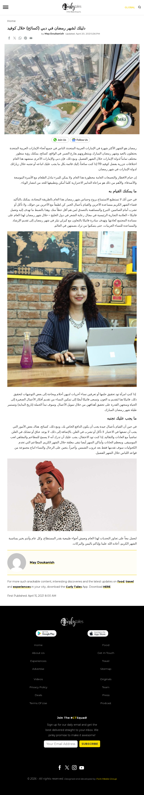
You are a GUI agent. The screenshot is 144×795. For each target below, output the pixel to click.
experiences (22, 586)
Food (105, 645)
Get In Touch (106, 653)
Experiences (38, 661)
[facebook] (9, 38)
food (120, 581)
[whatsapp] (20, 38)
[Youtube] (81, 767)
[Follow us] (81, 140)
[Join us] (60, 140)
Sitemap (105, 669)
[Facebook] (59, 768)
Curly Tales (74, 586)
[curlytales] (72, 625)
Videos (38, 679)
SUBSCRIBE (90, 744)
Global (130, 7)
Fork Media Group (106, 778)
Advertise (38, 669)
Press (106, 695)
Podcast (105, 703)
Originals (105, 679)
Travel (105, 661)
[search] (139, 7)
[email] (30, 38)
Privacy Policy (38, 687)
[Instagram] (74, 768)
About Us (38, 653)
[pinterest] (25, 38)
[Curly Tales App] (46, 633)
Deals (38, 695)
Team (105, 687)
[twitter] (14, 38)
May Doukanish (54, 33)
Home (11, 21)
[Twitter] (67, 768)
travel (130, 581)
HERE (106, 586)
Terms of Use (38, 703)
